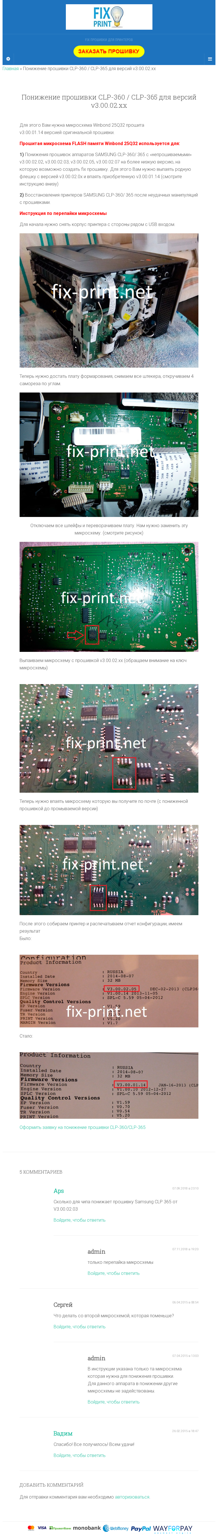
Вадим (63, 1433)
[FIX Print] (109, 17)
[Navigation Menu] (209, 59)
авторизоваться (132, 1497)
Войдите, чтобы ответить (80, 1220)
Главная (11, 68)
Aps (59, 1190)
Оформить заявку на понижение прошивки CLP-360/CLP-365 (83, 1127)
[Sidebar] (8, 59)
